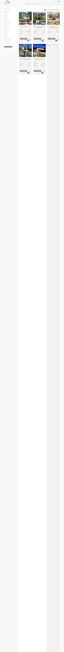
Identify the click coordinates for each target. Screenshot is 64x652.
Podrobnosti (23, 38)
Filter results (8, 46)
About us (54, 1)
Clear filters (14, 46)
